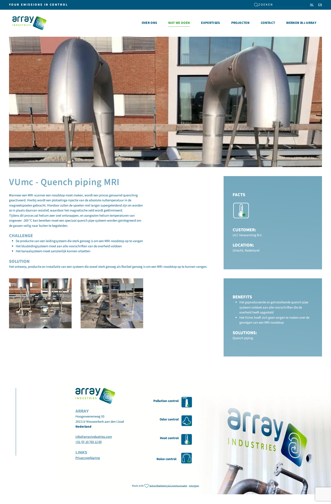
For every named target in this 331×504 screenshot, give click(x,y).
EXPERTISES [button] (210, 22)
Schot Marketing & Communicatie (168, 486)
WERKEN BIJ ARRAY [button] (301, 22)
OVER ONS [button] (149, 22)
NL (312, 4)
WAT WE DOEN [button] (179, 22)
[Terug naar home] (30, 23)
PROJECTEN (240, 22)
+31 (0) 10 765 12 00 (88, 442)
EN (320, 4)
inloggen (194, 486)
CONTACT (268, 22)
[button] (40, 303)
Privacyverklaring (87, 458)
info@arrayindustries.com (93, 436)
